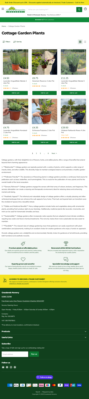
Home (4, 26)
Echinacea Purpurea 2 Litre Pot (43, 130)
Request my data (47, 392)
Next (54, 153)
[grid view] (80, 41)
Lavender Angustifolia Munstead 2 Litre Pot (15, 131)
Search (38, 392)
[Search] (79, 9)
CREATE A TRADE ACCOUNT (19, 284)
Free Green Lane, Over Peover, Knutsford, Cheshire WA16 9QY (23, 301)
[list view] (85, 41)
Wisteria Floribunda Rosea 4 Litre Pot (73, 131)
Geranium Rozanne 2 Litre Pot (43, 81)
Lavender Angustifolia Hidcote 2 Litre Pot (15, 82)
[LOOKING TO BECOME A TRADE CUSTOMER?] (44, 281)
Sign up (34, 354)
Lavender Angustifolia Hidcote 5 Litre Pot (73, 82)
